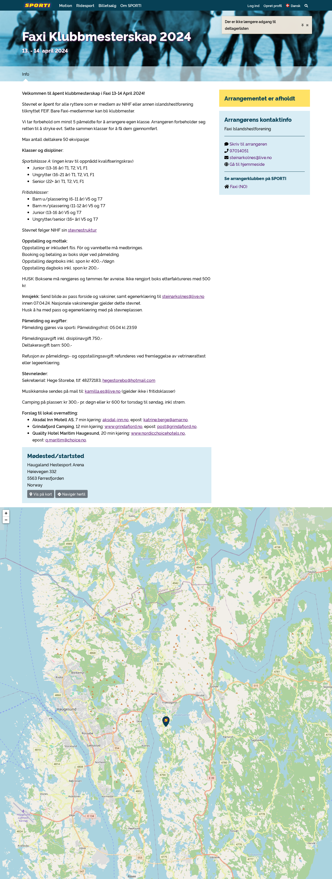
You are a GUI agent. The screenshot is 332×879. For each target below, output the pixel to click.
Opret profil (273, 5)
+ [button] (6, 513)
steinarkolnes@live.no (183, 296)
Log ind (253, 5)
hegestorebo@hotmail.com (128, 380)
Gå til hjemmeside (247, 164)
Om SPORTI (130, 5)
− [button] (6, 520)
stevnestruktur (82, 230)
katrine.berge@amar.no (165, 419)
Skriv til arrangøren (248, 144)
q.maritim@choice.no (65, 439)
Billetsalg (107, 5)
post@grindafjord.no (177, 426)
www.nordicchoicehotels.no (158, 433)
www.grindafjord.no (123, 426)
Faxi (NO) (238, 186)
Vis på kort (42, 493)
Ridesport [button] (85, 5)
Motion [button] (65, 5)
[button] (293, 5)
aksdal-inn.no (115, 419)
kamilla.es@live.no (103, 391)
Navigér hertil (73, 493)
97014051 (239, 150)
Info (25, 74)
